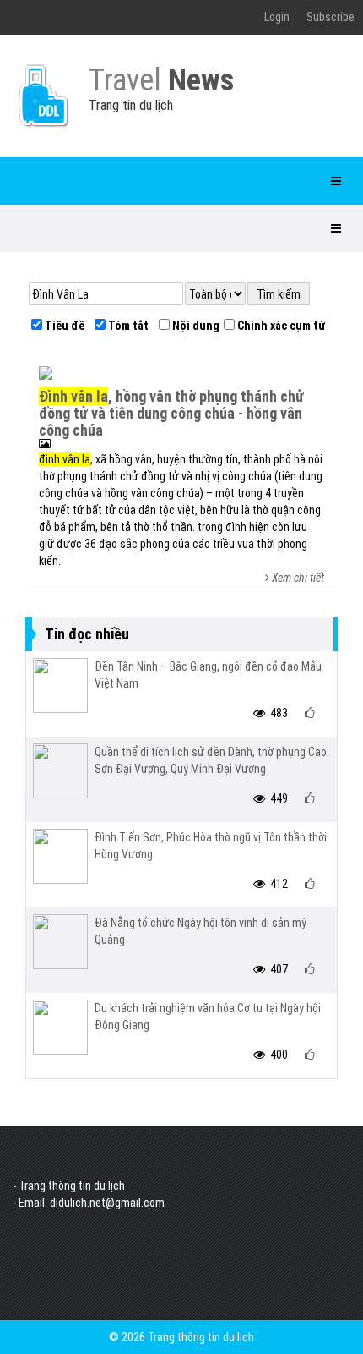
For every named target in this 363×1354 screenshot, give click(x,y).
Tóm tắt (127, 325)
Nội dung (194, 325)
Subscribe (330, 17)
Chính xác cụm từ (280, 325)
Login (277, 17)
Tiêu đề (63, 325)
